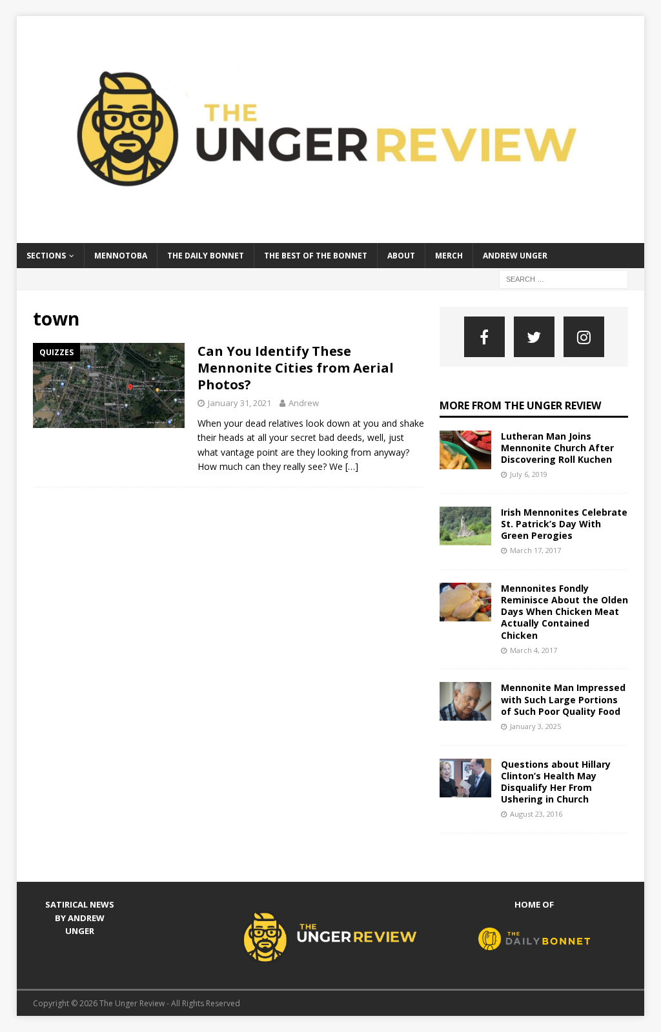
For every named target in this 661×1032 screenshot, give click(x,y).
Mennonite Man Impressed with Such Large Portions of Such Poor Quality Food (563, 699)
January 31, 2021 (239, 403)
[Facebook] (484, 336)
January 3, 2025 (535, 726)
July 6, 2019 (528, 474)
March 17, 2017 (535, 550)
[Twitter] (534, 336)
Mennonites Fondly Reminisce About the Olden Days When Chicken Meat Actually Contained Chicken (564, 611)
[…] (351, 466)
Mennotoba (120, 255)
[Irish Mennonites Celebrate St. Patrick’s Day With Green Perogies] (465, 526)
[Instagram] (584, 336)
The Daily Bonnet (205, 255)
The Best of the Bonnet (315, 255)
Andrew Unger (515, 255)
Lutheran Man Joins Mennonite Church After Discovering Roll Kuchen (557, 447)
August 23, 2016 (536, 814)
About (401, 255)
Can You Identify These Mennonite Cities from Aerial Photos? (296, 367)
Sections (46, 255)
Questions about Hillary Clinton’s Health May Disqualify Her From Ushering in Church (556, 782)
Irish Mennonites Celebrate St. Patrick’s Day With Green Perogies (564, 523)
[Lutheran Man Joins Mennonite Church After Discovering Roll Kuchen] (465, 450)
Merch (449, 255)
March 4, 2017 (533, 650)
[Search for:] (563, 278)
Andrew (304, 403)
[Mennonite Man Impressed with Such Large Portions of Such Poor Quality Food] (465, 701)
